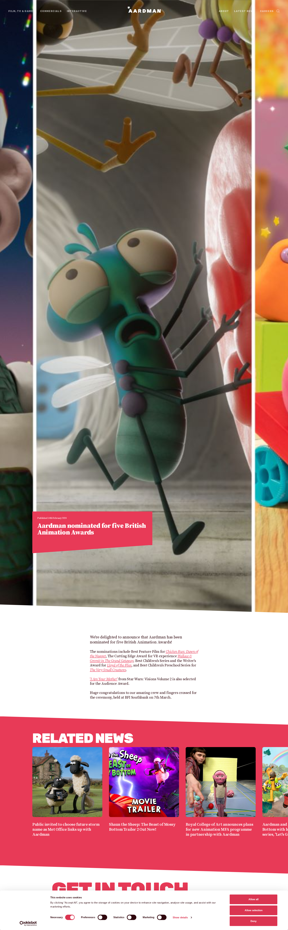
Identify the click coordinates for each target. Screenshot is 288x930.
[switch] (102, 917)
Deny (253, 921)
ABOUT (224, 11)
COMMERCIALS (51, 11)
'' (104, 679)
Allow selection (253, 910)
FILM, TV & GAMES (21, 11)
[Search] (278, 11)
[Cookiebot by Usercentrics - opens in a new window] (28, 923)
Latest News (244, 11)
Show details (180, 917)
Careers (267, 11)
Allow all (253, 899)
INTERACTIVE (77, 11)
